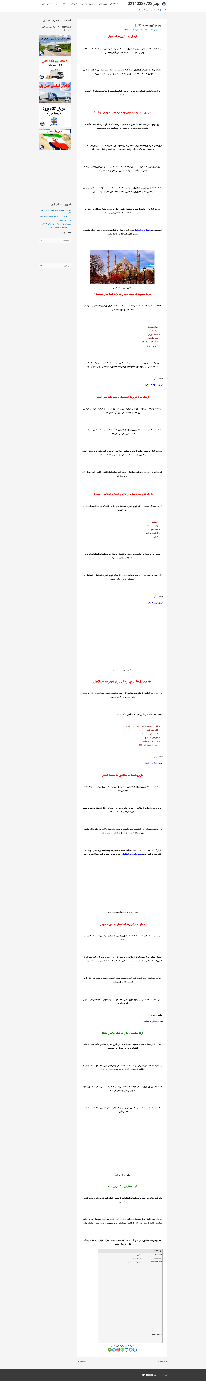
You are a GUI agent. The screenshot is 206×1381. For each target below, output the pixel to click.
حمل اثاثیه (73, 3)
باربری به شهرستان (88, 3)
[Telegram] (114, 1274)
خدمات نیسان (60, 3)
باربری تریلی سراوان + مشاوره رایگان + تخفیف (56, 223)
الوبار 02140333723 (144, 4)
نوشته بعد (81, 1285)
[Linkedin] (126, 1274)
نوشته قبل (162, 1285)
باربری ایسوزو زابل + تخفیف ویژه (60, 227)
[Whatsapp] (122, 1274)
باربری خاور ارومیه (65, 220)
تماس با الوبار (46, 3)
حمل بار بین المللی (155, 29)
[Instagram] (118, 1274)
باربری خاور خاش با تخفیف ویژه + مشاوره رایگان (55, 216)
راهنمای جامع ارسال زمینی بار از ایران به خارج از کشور (56, 211)
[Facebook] (135, 1274)
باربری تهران (103, 3)
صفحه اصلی (114, 3)
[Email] (110, 1274)
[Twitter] (131, 1274)
